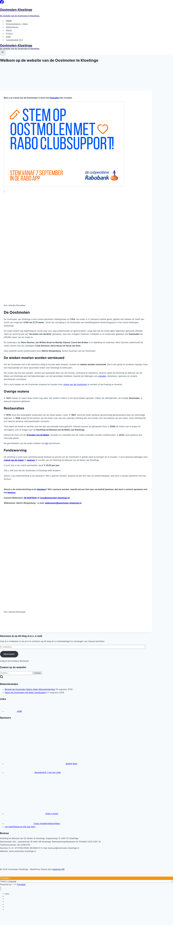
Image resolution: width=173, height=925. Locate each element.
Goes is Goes (51, 813)
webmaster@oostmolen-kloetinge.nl (63, 503)
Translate (21, 884)
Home (9, 21)
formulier (55, 98)
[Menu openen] (2, 52)
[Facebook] (2, 3)
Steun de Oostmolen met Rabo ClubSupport (25, 692)
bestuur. (12, 492)
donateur (41, 489)
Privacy (9, 33)
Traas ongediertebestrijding (46, 823)
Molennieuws (12, 27)
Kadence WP (58, 869)
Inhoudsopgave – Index (17, 24)
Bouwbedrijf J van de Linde (47, 772)
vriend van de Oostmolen (75, 384)
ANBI (8, 37)
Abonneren (9, 654)
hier (46, 443)
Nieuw (9, 30)
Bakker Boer (71, 763)
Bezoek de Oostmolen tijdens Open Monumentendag (30, 689)
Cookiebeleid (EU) (14, 40)
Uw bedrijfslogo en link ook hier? (20, 827)
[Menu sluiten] (0, 888)
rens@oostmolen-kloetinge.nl (55, 498)
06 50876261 (30, 498)
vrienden (102, 376)
